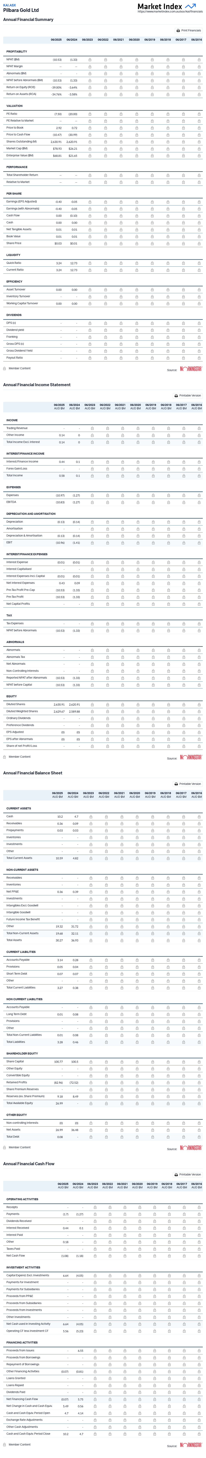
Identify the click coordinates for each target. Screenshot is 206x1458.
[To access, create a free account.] (86, 60)
